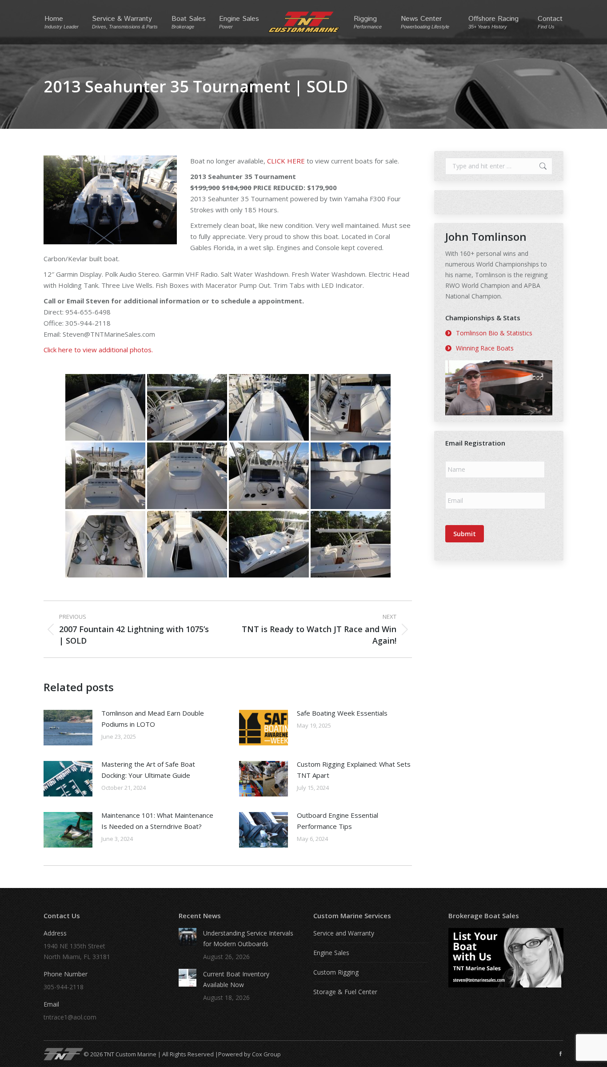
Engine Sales (331, 952)
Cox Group (266, 1054)
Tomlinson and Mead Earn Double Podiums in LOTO (152, 719)
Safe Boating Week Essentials (342, 713)
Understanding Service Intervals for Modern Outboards (248, 938)
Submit (464, 534)
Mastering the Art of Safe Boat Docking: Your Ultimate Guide (148, 770)
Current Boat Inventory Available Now (236, 979)
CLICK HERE (286, 160)
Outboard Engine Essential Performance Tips (337, 821)
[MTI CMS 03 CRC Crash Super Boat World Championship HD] (498, 387)
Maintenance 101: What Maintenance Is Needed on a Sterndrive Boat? (157, 821)
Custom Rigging (336, 972)
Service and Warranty (343, 933)
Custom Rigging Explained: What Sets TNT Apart (354, 770)
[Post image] (68, 727)
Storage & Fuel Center (345, 991)
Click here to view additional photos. (98, 349)
